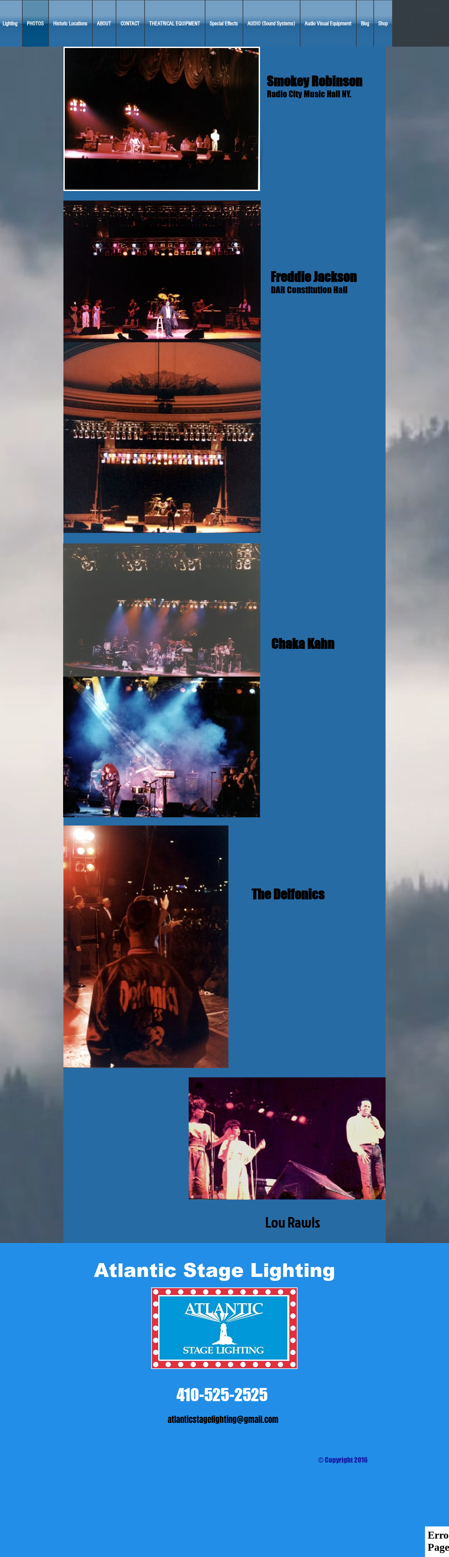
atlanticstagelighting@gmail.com (223, 1419)
